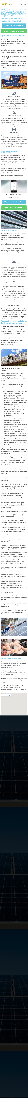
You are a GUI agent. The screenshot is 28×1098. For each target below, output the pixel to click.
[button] (21, 4)
